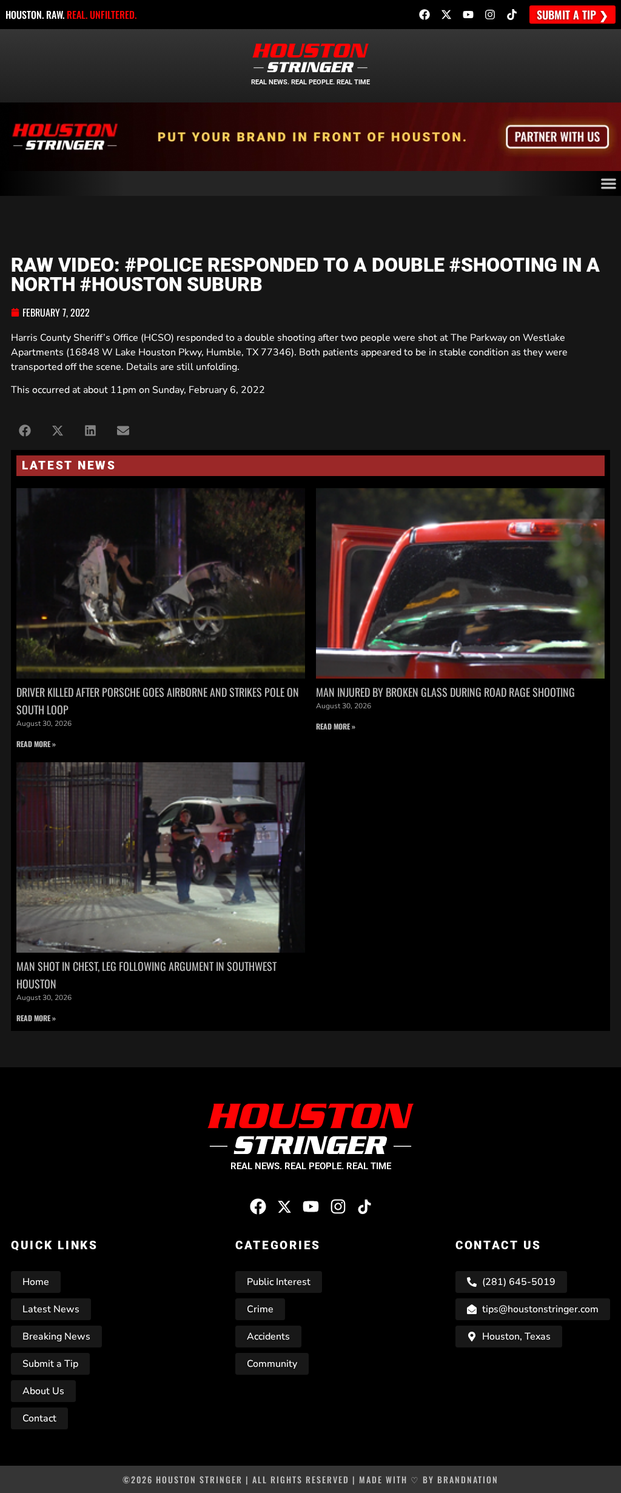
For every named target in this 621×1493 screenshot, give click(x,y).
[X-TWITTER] (446, 14)
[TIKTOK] (511, 14)
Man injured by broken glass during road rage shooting (445, 692)
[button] (24, 431)
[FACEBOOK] (424, 14)
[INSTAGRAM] (490, 14)
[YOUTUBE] (468, 14)
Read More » (36, 744)
